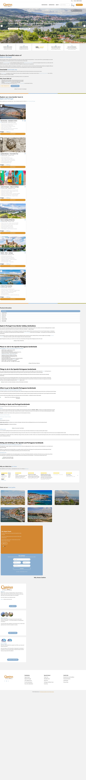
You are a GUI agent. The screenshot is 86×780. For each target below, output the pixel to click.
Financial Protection (12, 659)
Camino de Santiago (6, 62)
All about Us (13, 606)
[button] (1, 26)
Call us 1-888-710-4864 (78, 0)
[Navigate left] (13, 475)
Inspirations (51, 4)
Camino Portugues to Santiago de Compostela (9, 354)
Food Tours (46, 683)
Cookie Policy (65, 680)
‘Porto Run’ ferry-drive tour (43, 73)
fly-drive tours (3, 73)
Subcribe (22, 568)
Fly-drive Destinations (28, 682)
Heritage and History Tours (48, 682)
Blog (72, 0)
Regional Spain (27, 677)
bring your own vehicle (20, 83)
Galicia (44, 371)
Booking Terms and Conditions (68, 677)
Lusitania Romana (78, 10)
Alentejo (14, 359)
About (57, 4)
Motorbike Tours (47, 678)
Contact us (79, 4)
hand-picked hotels (8, 82)
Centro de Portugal (27, 332)
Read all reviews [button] (3, 480)
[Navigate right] (77, 475)
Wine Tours (46, 680)
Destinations (44, 4)
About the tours (12, 632)
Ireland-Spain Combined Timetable (5, 416)
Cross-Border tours (13, 28)
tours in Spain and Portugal (31, 101)
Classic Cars (46, 677)
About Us (4, 543)
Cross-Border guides (24, 28)
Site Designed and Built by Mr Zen (44, 691)
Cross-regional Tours (28, 680)
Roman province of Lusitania (28, 62)
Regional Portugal (28, 678)
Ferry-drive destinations (29, 683)
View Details (12, 133)
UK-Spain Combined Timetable (4, 414)
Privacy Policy (65, 682)
